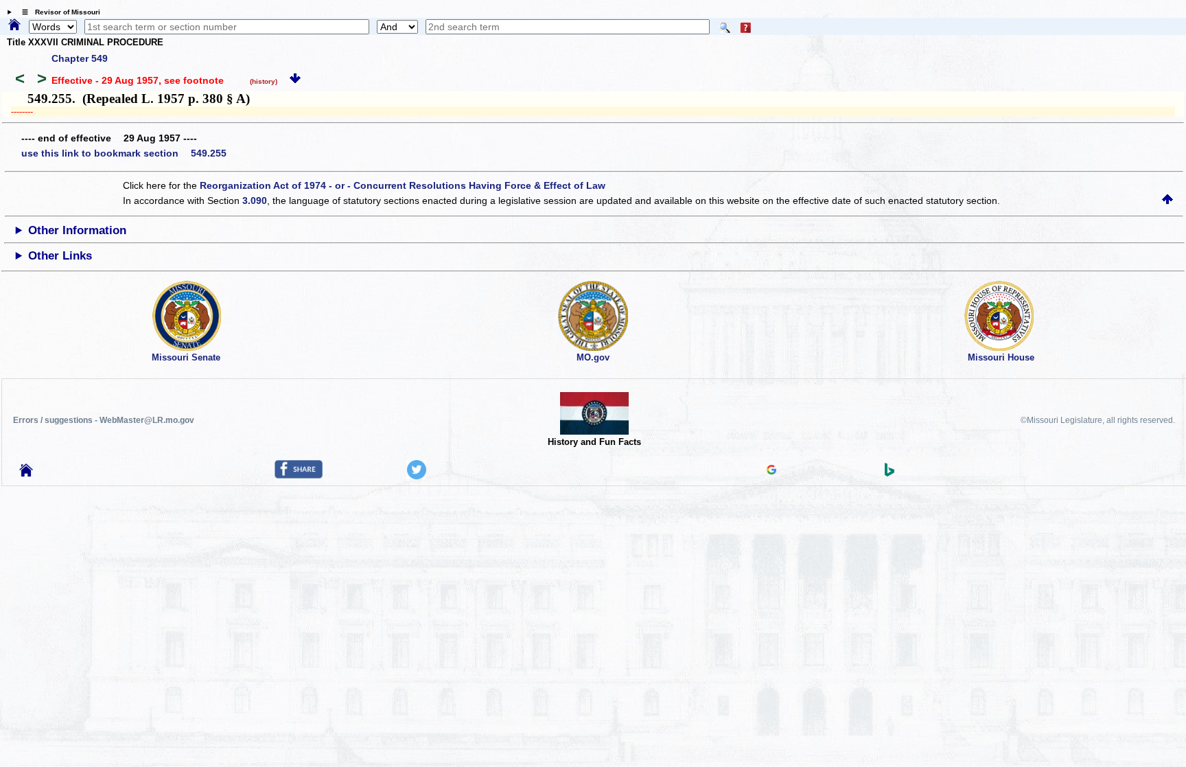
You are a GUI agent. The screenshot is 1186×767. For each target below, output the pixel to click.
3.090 (254, 200)
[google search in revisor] (771, 471)
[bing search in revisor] (889, 473)
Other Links (60, 255)
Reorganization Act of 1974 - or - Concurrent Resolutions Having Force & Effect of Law (402, 185)
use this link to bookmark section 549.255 (123, 153)
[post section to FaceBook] (299, 475)
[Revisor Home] (26, 473)
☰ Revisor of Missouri (57, 12)
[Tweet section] (416, 475)
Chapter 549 (79, 58)
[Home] (14, 25)
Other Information (77, 230)
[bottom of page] (295, 80)
